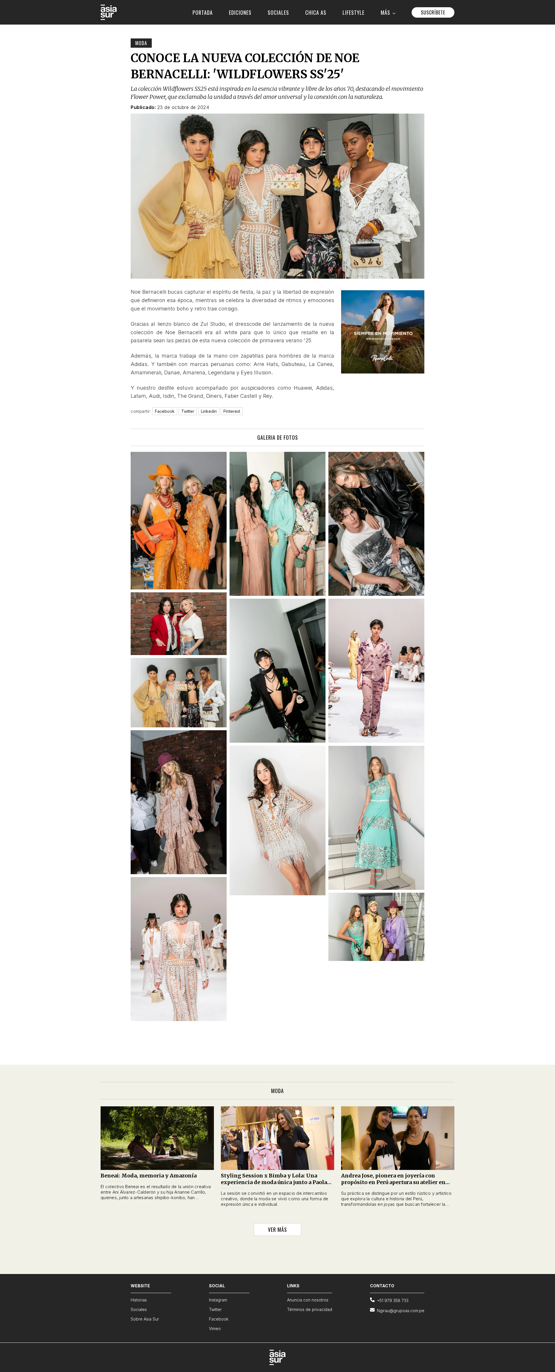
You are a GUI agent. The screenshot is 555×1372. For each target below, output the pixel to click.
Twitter (215, 1309)
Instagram (218, 1299)
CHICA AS (315, 12)
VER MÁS (277, 1229)
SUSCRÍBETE (433, 12)
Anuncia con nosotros (307, 1299)
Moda (141, 43)
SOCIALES (278, 12)
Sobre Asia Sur (145, 1318)
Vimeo (215, 1328)
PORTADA (203, 12)
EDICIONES (240, 12)
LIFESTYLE (354, 12)
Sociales (139, 1309)
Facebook (218, 1318)
